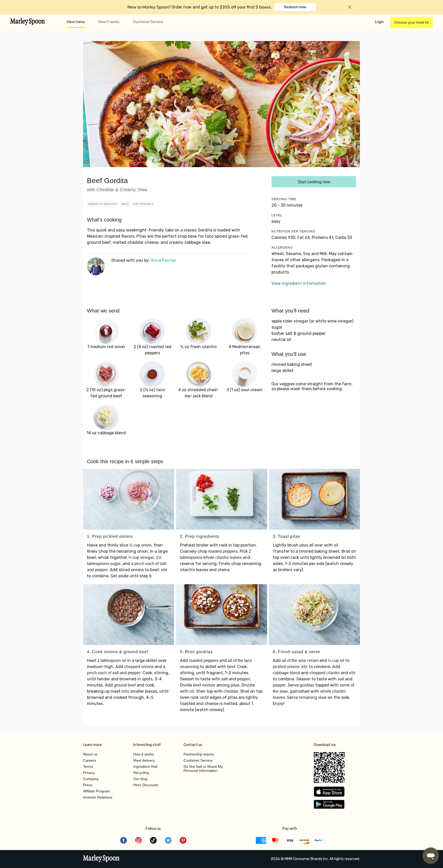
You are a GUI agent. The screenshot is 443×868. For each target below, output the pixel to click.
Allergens (282, 247)
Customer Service (148, 22)
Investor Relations (97, 797)
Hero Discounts (145, 785)
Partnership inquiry (199, 754)
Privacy (89, 773)
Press (87, 785)
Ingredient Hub (145, 766)
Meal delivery (144, 760)
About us (90, 754)
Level (277, 215)
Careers (89, 760)
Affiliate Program (96, 791)
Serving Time (283, 199)
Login (379, 22)
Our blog (140, 779)
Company (91, 779)
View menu (76, 22)
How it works (108, 22)
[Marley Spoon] (101, 859)
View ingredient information (298, 283)
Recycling (141, 773)
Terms (88, 766)
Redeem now (295, 7)
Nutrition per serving (293, 231)
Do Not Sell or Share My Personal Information (203, 768)
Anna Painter (163, 260)
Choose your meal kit (411, 22)
